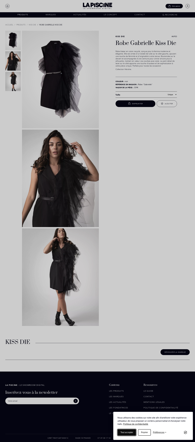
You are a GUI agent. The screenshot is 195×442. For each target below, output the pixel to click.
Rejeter (144, 432)
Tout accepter (126, 432)
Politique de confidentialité (135, 424)
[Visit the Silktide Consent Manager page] (185, 432)
